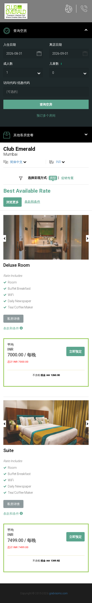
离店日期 (55, 44)
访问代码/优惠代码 (16, 83)
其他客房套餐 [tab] (23, 135)
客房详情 (13, 318)
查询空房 (46, 104)
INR (58, 162)
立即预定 (75, 351)
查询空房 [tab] (20, 31)
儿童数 (55, 63)
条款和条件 (32, 201)
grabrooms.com (58, 593)
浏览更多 (12, 202)
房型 (53, 178)
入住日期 (9, 44)
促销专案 (67, 178)
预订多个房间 (46, 115)
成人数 (8, 63)
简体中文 (16, 162)
